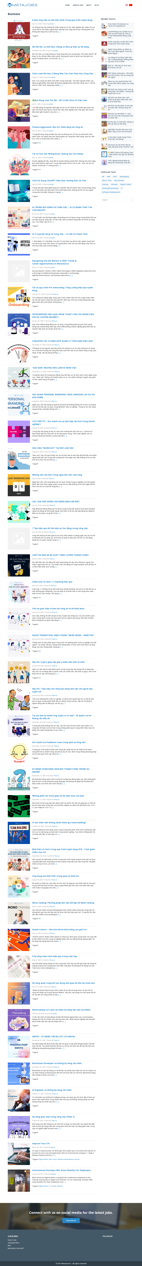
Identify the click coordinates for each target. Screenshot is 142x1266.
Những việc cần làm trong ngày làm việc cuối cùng (57, 474)
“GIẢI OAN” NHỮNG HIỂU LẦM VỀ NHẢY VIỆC (54, 367)
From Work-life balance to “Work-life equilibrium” (118, 25)
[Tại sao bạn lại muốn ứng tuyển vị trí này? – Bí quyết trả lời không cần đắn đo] (19, 726)
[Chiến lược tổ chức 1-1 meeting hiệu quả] (19, 592)
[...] (59, 32)
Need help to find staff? (16, 1248)
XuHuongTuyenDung (110, 188)
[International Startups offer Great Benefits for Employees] (19, 1181)
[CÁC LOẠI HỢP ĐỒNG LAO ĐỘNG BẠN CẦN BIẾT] (19, 512)
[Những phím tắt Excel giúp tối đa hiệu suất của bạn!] (19, 806)
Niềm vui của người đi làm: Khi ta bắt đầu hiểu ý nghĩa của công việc (121, 83)
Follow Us (71, 1220)
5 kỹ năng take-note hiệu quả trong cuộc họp (54, 956)
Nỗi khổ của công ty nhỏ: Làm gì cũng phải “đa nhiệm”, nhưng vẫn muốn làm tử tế (121, 91)
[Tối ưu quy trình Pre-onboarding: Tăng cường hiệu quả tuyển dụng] (19, 298)
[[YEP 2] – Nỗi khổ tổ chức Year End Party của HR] (104, 67)
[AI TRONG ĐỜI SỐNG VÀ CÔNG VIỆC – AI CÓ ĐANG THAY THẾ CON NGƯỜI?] (19, 218)
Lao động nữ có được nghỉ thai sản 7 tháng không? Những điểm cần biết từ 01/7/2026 (120, 59)
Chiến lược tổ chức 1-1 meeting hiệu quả (52, 581)
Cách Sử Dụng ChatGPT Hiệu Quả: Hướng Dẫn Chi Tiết (59, 180)
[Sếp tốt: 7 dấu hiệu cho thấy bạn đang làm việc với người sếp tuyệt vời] (19, 699)
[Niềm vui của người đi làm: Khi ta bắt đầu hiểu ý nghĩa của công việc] (104, 83)
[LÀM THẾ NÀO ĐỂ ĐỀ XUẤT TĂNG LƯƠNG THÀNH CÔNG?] (19, 565)
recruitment (119, 180)
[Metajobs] (24, 5)
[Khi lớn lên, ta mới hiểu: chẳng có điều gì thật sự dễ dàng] (19, 57)
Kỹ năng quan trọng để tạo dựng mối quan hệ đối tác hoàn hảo (63, 983)
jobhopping (124, 176)
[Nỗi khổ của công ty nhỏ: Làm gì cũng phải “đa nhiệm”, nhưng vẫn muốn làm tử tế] (104, 91)
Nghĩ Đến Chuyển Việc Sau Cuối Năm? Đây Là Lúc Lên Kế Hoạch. (120, 130)
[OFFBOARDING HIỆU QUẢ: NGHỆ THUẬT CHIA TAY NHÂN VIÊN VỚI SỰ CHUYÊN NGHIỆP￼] (19, 325)
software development (65, 1159)
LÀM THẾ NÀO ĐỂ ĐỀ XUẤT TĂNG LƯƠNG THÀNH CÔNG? (60, 555)
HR (40, 143)
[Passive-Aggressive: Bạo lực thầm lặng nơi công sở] (19, 137)
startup (76, 1159)
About (89, 5)
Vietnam (60, 1186)
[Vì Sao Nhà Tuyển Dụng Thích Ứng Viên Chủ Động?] (104, 139)
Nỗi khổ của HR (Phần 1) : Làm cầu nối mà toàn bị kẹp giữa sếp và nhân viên (120, 116)
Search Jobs (78, 5)
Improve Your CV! (40, 1143)
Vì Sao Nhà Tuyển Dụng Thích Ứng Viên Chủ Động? (119, 138)
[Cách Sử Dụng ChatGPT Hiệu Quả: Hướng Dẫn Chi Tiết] (19, 191)
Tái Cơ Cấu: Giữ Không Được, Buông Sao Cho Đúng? (57, 153)
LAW (108, 176)
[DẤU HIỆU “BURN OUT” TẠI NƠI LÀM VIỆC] (19, 458)
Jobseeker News (13, 1243)
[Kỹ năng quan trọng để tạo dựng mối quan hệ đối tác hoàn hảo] (19, 993)
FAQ (9, 1245)
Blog (97, 5)
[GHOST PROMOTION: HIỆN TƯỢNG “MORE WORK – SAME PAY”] (19, 646)
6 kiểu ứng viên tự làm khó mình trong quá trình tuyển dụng (62, 20)
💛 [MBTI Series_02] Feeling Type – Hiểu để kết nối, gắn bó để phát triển (121, 154)
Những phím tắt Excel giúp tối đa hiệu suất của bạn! (58, 795)
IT (49, 1186)
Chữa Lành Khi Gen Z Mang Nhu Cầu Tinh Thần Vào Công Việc (62, 73)
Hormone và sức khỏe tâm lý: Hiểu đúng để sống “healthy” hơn (121, 146)
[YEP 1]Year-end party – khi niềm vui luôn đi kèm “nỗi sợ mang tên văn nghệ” (121, 75)
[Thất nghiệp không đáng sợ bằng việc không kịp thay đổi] (104, 162)
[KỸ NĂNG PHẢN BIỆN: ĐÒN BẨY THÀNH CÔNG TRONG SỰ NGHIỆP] (19, 779)
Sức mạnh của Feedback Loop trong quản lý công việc (59, 742)
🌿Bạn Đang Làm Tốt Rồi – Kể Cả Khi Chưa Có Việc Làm (59, 100)
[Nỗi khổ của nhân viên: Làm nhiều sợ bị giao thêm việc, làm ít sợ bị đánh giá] (104, 99)
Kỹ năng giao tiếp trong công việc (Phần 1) (53, 1116)
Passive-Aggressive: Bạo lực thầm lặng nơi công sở (57, 127)
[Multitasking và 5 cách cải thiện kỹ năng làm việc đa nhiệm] (19, 1020)
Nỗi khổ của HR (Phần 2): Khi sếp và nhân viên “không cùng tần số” (120, 108)
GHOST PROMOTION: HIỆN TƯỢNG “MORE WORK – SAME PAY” (63, 635)
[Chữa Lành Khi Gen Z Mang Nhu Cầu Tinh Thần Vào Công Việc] (19, 84)
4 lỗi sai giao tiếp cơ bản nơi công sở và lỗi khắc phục (58, 608)
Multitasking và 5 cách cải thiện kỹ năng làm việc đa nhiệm (61, 1009)
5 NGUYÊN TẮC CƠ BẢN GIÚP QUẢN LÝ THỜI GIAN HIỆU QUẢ (62, 341)
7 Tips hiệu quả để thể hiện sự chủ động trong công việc (60, 528)
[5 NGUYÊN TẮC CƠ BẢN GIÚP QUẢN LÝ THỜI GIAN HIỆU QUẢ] (19, 351)
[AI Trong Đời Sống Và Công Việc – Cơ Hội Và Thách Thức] (19, 244)
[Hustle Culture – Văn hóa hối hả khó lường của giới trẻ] (19, 940)
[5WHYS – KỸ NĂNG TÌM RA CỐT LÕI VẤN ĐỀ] (19, 1047)
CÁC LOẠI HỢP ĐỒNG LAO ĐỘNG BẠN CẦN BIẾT (56, 501)
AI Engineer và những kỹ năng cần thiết (52, 1090)
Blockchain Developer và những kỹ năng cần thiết (57, 1063)
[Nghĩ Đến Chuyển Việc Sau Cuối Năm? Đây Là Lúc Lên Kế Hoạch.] (104, 131)
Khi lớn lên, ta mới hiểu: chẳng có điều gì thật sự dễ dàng (60, 46)
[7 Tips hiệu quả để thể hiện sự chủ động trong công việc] (19, 539)
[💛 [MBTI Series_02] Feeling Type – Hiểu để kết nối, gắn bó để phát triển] (104, 154)
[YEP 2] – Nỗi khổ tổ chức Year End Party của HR (119, 66)
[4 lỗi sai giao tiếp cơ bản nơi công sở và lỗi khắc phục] (19, 619)
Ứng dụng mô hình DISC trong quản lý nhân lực (55, 876)
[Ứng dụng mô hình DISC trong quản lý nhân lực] (19, 886)
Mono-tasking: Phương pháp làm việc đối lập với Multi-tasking (63, 902)
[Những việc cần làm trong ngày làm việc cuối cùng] (19, 485)
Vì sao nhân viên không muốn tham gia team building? (59, 822)
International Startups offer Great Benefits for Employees (61, 1170)
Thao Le (55, 294)
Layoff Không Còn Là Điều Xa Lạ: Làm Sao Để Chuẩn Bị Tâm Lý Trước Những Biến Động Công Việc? (120, 35)
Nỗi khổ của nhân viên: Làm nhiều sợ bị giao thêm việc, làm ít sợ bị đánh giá (120, 99)
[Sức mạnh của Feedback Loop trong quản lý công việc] (19, 753)
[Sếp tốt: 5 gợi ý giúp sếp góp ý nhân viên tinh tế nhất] (19, 672)
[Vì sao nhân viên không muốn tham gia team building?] (19, 833)
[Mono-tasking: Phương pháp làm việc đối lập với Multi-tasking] (19, 913)
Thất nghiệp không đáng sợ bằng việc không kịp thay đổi (119, 161)
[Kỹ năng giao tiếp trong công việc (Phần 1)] (19, 1127)
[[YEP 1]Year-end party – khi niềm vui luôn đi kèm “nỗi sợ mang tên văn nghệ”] (104, 75)
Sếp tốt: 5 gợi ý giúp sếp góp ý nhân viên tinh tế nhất (58, 662)
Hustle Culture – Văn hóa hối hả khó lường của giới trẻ (59, 929)
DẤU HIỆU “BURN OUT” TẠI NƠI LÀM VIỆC (53, 448)
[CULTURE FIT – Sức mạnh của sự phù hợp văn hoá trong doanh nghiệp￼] (19, 432)
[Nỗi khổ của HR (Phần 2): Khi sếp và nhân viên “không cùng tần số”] (104, 107)
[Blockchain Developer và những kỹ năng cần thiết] (19, 1074)
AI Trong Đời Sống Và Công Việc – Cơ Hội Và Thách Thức (60, 234)
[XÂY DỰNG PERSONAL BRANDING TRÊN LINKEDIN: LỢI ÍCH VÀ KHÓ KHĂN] (19, 405)
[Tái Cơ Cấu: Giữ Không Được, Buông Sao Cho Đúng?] (19, 164)
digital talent (43, 1159)
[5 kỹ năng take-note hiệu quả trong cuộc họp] (19, 967)
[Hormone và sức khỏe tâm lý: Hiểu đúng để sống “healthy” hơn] (104, 146)
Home (67, 5)
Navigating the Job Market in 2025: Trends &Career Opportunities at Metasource (54, 262)
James (52, 24)
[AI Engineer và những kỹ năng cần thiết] (19, 1100)
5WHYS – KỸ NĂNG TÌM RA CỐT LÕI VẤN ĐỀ (53, 1036)
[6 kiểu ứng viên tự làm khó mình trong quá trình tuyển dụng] (19, 30)
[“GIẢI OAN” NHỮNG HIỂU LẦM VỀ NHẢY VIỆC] (19, 378)
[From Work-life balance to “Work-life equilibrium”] (104, 26)
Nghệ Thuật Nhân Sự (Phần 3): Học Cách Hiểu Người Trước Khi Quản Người (120, 51)
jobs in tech (53, 1159)
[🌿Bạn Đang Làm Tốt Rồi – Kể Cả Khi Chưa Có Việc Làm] (19, 111)
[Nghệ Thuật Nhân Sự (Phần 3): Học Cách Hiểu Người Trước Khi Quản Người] (104, 51)
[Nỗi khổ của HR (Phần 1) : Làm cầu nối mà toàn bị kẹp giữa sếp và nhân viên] (104, 115)
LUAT (115, 176)
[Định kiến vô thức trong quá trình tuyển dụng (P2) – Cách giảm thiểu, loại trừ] (19, 860)
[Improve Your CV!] (19, 1154)
